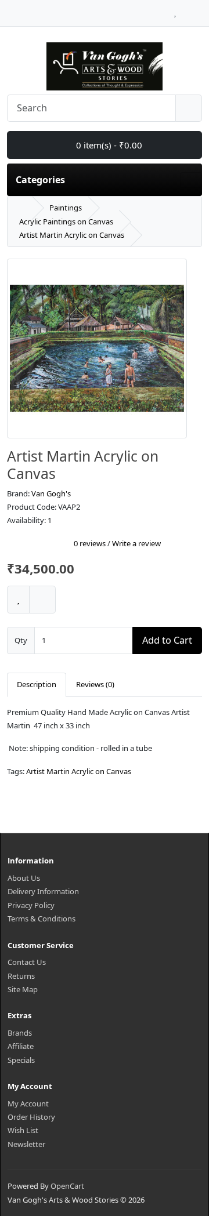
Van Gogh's (51, 493)
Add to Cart (167, 640)
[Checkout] (199, 10)
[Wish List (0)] (175, 10)
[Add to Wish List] (18, 599)
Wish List (23, 1130)
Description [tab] (36, 684)
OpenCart (67, 1186)
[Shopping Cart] (186, 10)
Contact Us (27, 962)
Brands (20, 1033)
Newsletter (26, 1144)
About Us (24, 878)
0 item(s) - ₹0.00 (108, 145)
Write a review (136, 543)
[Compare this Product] (42, 599)
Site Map (23, 989)
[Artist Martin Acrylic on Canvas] (97, 352)
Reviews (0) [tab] (95, 684)
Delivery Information (43, 891)
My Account (28, 1103)
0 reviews (90, 543)
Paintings (65, 207)
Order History (31, 1117)
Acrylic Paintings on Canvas (66, 221)
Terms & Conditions (41, 918)
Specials (21, 1060)
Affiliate (21, 1046)
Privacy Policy (31, 905)
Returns (21, 976)
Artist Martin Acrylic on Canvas (71, 235)
